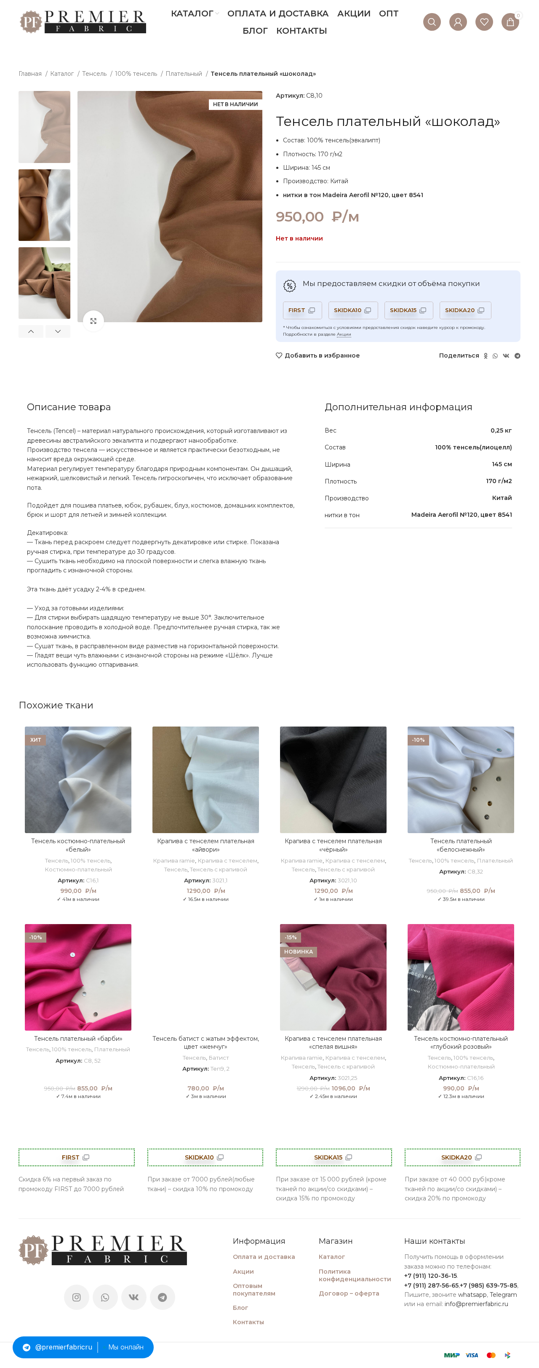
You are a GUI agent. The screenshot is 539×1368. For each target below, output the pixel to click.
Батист (218, 1057)
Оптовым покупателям (254, 1289)
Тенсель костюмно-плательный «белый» (78, 845)
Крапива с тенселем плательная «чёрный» (333, 845)
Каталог (62, 73)
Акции (344, 334)
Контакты (248, 1322)
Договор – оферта (349, 1293)
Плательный (184, 73)
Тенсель (95, 73)
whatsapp (472, 1295)
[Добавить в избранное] (125, 740)
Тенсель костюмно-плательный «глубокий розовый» (461, 1043)
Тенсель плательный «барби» (78, 1038)
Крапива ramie (174, 860)
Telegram (503, 1295)
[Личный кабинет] (458, 21)
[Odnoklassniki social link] (485, 355)
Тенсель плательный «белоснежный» (461, 845)
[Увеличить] (93, 320)
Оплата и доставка (264, 1257)
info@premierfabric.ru (476, 1304)
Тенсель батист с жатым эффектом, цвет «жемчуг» (205, 1043)
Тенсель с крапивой (218, 869)
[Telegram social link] (517, 355)
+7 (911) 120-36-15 (430, 1276)
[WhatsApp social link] (495, 355)
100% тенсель (137, 73)
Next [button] (57, 331)
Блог (240, 1308)
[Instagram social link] (76, 1297)
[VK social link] (506, 355)
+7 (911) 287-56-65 (431, 1285)
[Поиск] (432, 21)
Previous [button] (31, 331)
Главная (31, 73)
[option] (44, 127)
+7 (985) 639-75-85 (488, 1285)
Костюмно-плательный (78, 869)
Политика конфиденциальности (355, 1275)
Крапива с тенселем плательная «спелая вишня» (333, 1043)
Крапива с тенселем (227, 860)
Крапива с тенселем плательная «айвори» (205, 845)
